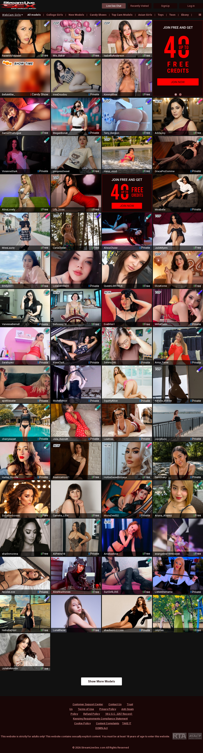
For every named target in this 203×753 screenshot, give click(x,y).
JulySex (159, 630)
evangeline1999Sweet (167, 553)
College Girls (54, 14)
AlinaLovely (8, 209)
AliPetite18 (59, 553)
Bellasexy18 (59, 324)
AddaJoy (160, 132)
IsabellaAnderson (114, 55)
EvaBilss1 (109, 324)
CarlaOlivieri (59, 247)
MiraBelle (160, 209)
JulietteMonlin (10, 668)
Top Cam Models (122, 14)
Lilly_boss (58, 209)
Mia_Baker (59, 55)
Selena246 (110, 362)
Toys (161, 14)
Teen (172, 14)
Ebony (185, 14)
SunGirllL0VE (111, 591)
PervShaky (161, 477)
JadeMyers (161, 247)
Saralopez (8, 362)
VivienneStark (9, 171)
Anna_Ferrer (162, 362)
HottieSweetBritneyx (115, 477)
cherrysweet (9, 438)
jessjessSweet (61, 171)
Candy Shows (98, 14)
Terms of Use (86, 709)
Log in (191, 5)
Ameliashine (111, 553)
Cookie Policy (82, 723)
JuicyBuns (161, 438)
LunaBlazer (59, 630)
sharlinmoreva (10, 553)
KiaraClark (58, 362)
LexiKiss (108, 438)
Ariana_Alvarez (163, 515)
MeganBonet (60, 132)
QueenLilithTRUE (113, 285)
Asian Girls (145, 14)
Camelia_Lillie (60, 515)
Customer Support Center (88, 704)
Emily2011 (7, 285)
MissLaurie (8, 247)
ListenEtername (163, 591)
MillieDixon (161, 324)
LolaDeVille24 (61, 285)
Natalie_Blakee (163, 400)
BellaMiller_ (8, 94)
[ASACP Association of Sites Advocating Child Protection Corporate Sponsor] (195, 736)
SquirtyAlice (111, 400)
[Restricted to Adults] (179, 736)
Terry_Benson (111, 132)
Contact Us (115, 704)
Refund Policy (91, 713)
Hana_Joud (110, 171)
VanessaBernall (11, 324)
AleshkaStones (61, 591)
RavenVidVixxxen (11, 55)
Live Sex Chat (113, 5)
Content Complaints (107, 723)
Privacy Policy (107, 709)
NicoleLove (8, 591)
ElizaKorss (161, 285)
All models (34, 14)
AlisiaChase (110, 247)
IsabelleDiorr (9, 630)
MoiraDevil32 (111, 515)
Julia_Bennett (60, 438)
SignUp (165, 5)
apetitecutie (8, 400)
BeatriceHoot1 (61, 477)
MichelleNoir (60, 400)
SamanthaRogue (11, 132)
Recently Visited (139, 5)
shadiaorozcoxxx (114, 630)
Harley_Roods (10, 477)
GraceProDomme (164, 171)
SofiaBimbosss (11, 515)
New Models (77, 14)
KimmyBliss (110, 94)
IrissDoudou (60, 94)
